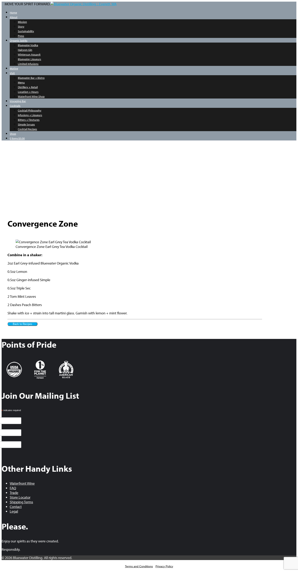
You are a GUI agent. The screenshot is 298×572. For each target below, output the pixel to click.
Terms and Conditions (139, 566)
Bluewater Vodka (28, 45)
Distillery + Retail (28, 87)
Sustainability (26, 31)
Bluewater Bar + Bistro (31, 78)
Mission (22, 22)
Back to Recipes (22, 324)
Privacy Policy (164, 566)
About (13, 17)
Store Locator (20, 497)
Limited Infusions (28, 64)
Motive (14, 68)
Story (21, 26)
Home (13, 12)
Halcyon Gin (25, 50)
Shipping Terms (21, 502)
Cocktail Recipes (27, 129)
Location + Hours (28, 92)
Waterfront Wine (22, 483)
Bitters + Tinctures (29, 120)
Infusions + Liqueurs (30, 115)
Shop (13, 134)
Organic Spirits (18, 40)
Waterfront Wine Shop (31, 96)
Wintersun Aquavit (29, 54)
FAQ (13, 488)
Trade (14, 492)
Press (21, 36)
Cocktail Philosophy (29, 110)
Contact (16, 506)
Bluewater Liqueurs (29, 59)
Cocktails (15, 106)
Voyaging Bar (18, 101)
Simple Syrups (26, 124)
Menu (21, 82)
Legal (14, 511)
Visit (12, 73)
